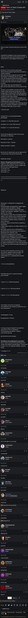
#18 (26, 567)
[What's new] (23, 1)
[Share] (25, 22)
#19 (26, 579)
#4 (26, 390)
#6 (26, 414)
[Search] (26, 1)
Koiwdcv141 (4, 466)
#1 (26, 22)
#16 (26, 543)
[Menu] (2, 2)
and (9, 505)
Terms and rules (11, 612)
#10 (26, 463)
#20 (26, 592)
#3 (26, 377)
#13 (26, 499)
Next (14, 598)
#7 (26, 426)
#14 (26, 515)
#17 (26, 555)
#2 (26, 365)
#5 (26, 402)
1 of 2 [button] (9, 598)
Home (2, 613)
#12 (26, 487)
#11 (26, 475)
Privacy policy (19, 612)
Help (24, 612)
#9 (26, 451)
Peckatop (4, 9)
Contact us (3, 612)
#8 (26, 438)
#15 (26, 531)
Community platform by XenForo (13, 616)
